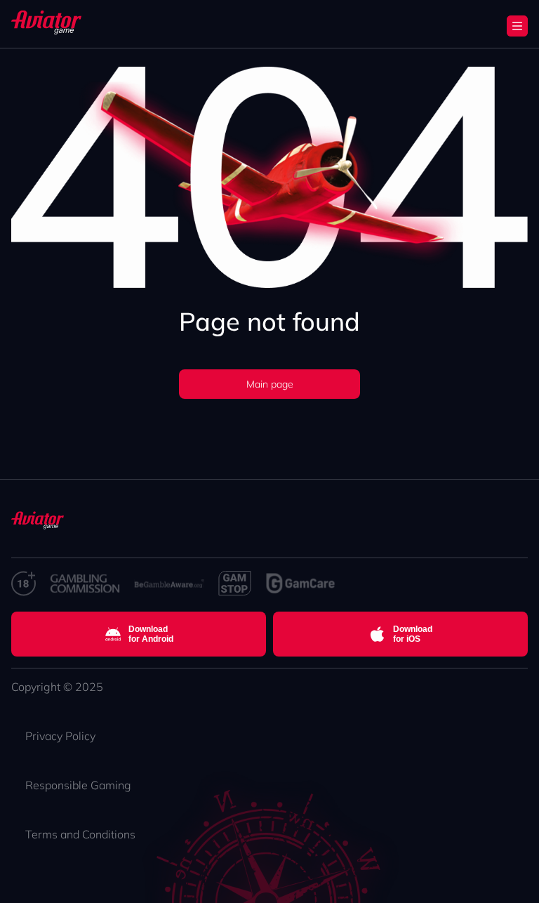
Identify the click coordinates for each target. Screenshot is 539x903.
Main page (269, 384)
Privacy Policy (60, 736)
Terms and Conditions (80, 834)
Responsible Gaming (78, 785)
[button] (517, 26)
